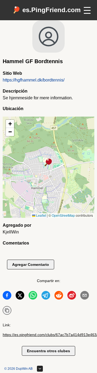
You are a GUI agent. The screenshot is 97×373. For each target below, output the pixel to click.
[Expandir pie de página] (40, 369)
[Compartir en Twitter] (20, 296)
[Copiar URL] (7, 310)
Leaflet (40, 215)
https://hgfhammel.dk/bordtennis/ (33, 80)
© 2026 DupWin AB (18, 369)
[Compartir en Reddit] (58, 296)
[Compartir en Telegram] (45, 296)
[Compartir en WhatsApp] (33, 296)
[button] (48, 162)
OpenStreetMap (63, 215)
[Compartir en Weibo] (71, 296)
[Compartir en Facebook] (7, 296)
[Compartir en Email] (84, 296)
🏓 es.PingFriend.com (46, 9)
